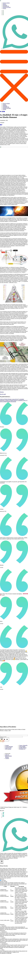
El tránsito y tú (22, 748)
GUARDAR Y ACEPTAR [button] (5, 953)
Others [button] (1, 948)
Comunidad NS (6, 6)
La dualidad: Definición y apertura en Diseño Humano (12, 400)
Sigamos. (2, 392)
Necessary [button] (2, 879)
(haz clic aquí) (3, 394)
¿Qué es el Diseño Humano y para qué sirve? (9, 399)
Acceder (4, 8)
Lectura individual (9, 746)
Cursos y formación (23, 745)
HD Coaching (8, 748)
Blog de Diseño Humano (8, 756)
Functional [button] (2, 924)
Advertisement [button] (3, 942)
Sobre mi (7, 754)
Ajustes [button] (1, 859)
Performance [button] (2, 930)
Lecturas (7, 745)
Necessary (4, 880)
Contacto (7, 758)
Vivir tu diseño (22, 746)
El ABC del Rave (22, 747)
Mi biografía (13, 401)
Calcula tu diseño (6, 2)
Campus (4, 4)
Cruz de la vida (8, 747)
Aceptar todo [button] (6, 859)
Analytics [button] (2, 936)
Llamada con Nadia (7, 7)
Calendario (5, 5)
